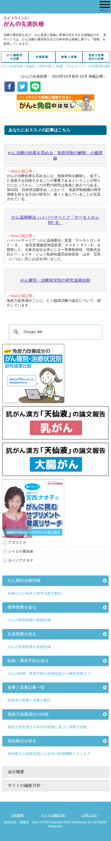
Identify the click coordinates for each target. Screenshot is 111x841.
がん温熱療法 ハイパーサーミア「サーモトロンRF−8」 (55, 220)
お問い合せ (89, 815)
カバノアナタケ (20, 560)
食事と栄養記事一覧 (26, 687)
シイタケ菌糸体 (20, 551)
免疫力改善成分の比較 (96, 56)
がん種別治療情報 (24, 580)
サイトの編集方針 (24, 785)
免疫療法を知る (21, 741)
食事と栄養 (69, 56)
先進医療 (42, 56)
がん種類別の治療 (14, 56)
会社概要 (16, 772)
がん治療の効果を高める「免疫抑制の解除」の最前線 (55, 155)
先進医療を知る (21, 634)
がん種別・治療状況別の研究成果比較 (55, 280)
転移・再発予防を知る (28, 661)
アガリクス (17, 542)
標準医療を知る (21, 607)
